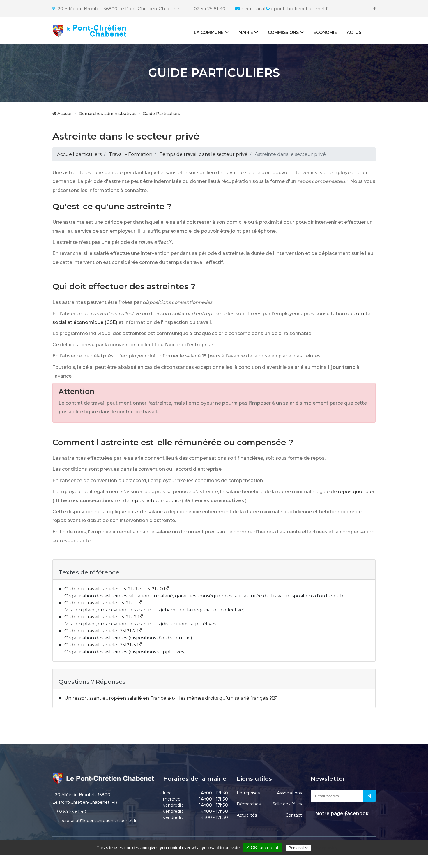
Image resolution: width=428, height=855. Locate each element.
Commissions (283, 32)
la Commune (209, 32)
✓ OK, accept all (263, 847)
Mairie (245, 32)
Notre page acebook (341, 813)
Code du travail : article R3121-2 (100, 631)
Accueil (64, 113)
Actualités (247, 815)
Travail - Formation (130, 154)
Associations (289, 793)
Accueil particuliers (79, 154)
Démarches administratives (108, 113)
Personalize (298, 848)
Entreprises (248, 793)
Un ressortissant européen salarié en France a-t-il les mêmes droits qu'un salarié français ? (168, 698)
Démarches (249, 804)
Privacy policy (324, 847)
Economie (325, 32)
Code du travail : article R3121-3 (100, 645)
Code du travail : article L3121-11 (100, 603)
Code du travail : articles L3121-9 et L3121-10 (114, 589)
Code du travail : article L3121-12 (101, 617)
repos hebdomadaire (155, 500)
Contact (294, 815)
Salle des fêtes (287, 804)
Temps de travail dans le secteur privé (203, 154)
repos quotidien (357, 491)
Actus (354, 32)
